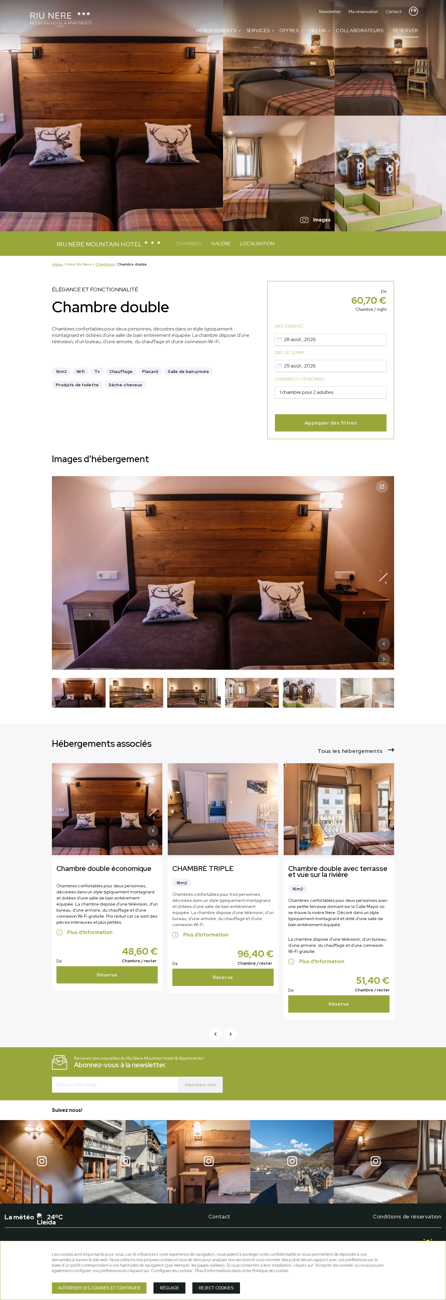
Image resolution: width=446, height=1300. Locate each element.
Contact (393, 11)
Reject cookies (216, 1288)
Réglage (169, 1288)
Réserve (107, 975)
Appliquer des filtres (330, 423)
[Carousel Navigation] (384, 653)
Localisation (257, 243)
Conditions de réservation (407, 1216)
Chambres (188, 243)
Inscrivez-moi (200, 1085)
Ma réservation (363, 11)
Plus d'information (90, 932)
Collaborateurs (359, 30)
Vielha (317, 30)
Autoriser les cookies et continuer (99, 1288)
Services (258, 30)
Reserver (405, 30)
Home (57, 264)
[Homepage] (61, 20)
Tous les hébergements (351, 750)
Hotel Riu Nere (79, 264)
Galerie (221, 243)
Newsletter (330, 11)
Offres (289, 30)
